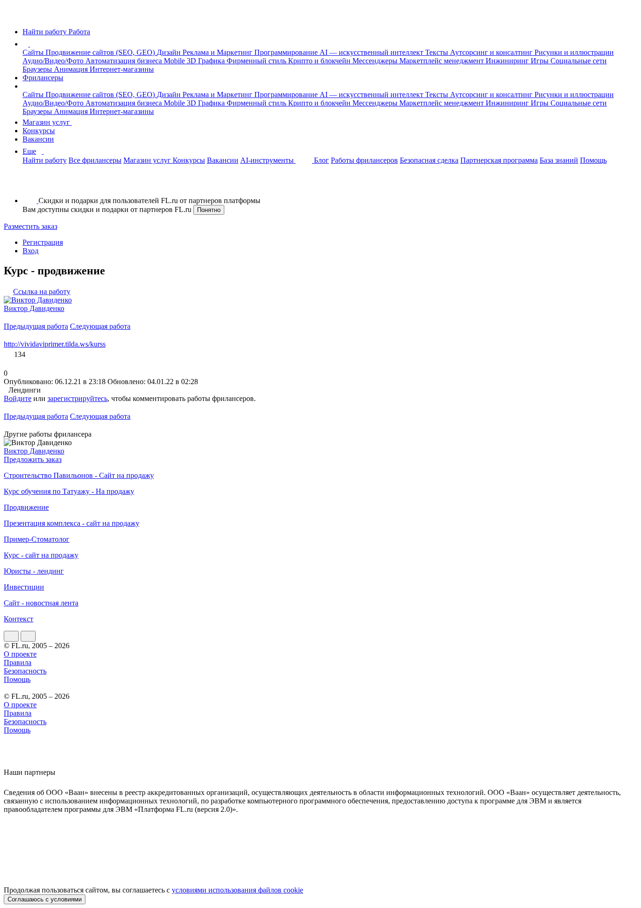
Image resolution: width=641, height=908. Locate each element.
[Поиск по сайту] (30, 185)
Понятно (209, 209)
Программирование (287, 52)
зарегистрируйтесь (77, 398)
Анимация (72, 69)
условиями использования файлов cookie (237, 890)
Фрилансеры (43, 78)
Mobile (175, 61)
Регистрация (43, 242)
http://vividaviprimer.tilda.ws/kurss (55, 344)
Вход (30, 251)
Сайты (34, 52)
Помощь (593, 160)
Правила (17, 662)
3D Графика (207, 61)
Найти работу (45, 160)
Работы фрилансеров (364, 160)
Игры (540, 61)
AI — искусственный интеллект (372, 52)
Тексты (437, 52)
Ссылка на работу (41, 291)
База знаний (559, 160)
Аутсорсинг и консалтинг (492, 52)
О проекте (20, 654)
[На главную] (12, 16)
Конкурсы (39, 131)
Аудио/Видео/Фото (54, 61)
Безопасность (25, 671)
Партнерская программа (499, 160)
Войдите (17, 398)
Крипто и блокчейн (320, 61)
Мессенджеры (375, 61)
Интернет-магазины (122, 69)
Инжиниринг (508, 61)
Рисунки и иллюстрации (574, 52)
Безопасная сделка (429, 160)
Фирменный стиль (257, 61)
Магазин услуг (47, 122)
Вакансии (38, 139)
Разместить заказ (30, 226)
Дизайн (170, 52)
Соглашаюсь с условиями (45, 899)
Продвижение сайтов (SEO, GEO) (101, 52)
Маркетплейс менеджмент (442, 61)
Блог (321, 160)
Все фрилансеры (95, 160)
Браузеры (38, 69)
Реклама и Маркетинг (218, 52)
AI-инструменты (268, 160)
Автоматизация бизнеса (124, 61)
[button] (31, 44)
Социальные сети (578, 61)
